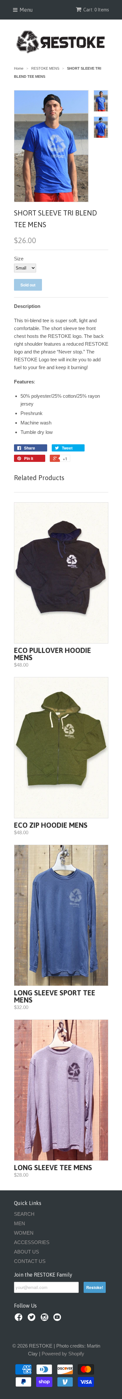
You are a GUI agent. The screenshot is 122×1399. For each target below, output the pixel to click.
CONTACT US (30, 1261)
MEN (19, 1223)
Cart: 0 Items (96, 9)
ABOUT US (26, 1251)
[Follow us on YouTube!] (58, 1319)
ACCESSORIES (31, 1242)
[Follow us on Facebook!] (19, 1319)
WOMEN (24, 1233)
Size (18, 258)
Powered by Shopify (63, 1353)
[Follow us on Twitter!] (32, 1319)
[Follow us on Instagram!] (45, 1319)
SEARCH (24, 1214)
